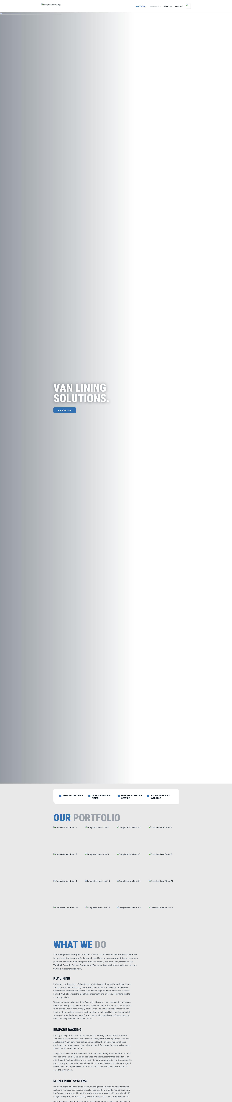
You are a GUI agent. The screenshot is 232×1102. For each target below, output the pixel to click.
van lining (141, 6)
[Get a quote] (188, 6)
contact (178, 6)
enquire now (64, 410)
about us (168, 6)
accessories (155, 6)
